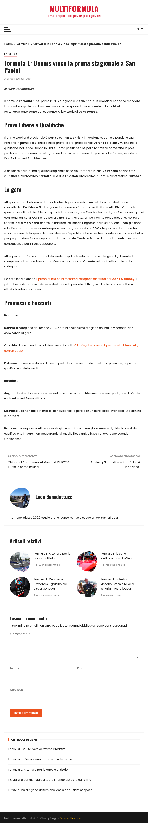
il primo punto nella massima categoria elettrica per (85, 279)
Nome (14, 668)
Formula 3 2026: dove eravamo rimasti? (36, 749)
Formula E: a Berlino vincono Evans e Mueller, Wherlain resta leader (118, 584)
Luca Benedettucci (20, 79)
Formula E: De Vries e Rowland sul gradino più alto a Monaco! (50, 584)
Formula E (23, 44)
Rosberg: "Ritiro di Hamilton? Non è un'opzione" (115, 464)
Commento (20, 634)
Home (8, 44)
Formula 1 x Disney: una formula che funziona (40, 759)
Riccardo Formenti (117, 565)
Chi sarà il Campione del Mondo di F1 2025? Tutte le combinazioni (38, 464)
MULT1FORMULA (74, 9)
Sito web (16, 690)
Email (81, 668)
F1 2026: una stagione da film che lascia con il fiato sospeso (50, 790)
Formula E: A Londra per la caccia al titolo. (38, 770)
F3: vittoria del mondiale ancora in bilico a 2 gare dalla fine (49, 780)
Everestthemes (70, 818)
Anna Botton (113, 595)
